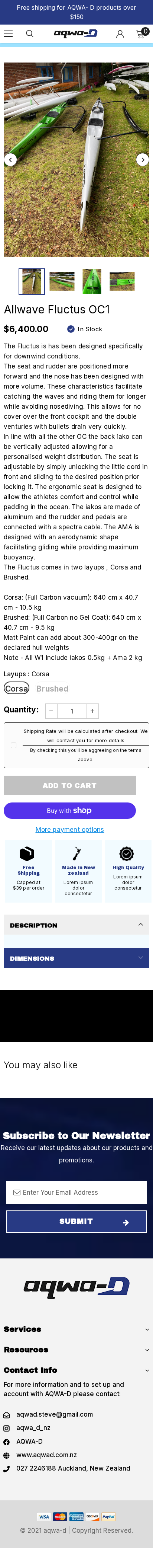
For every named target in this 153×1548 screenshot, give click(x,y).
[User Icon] (120, 34)
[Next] (142, 159)
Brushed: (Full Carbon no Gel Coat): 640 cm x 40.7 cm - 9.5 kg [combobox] (72, 622)
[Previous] (10, 159)
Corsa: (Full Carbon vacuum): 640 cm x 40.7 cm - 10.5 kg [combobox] (71, 602)
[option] (76, 160)
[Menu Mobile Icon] (8, 33)
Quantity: (21, 709)
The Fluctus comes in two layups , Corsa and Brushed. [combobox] (72, 572)
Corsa (16, 688)
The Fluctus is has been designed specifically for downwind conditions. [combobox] (73, 351)
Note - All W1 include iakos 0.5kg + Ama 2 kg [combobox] (73, 657)
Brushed (52, 688)
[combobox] (76, 512)
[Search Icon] (29, 34)
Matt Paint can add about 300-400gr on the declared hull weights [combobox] (71, 642)
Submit (76, 1221)
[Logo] (75, 33)
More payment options (70, 829)
